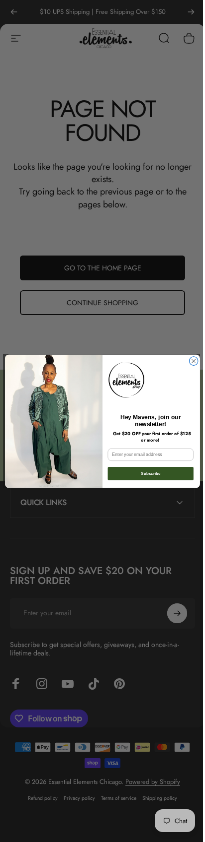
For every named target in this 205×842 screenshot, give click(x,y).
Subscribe (147, 473)
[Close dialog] (190, 360)
